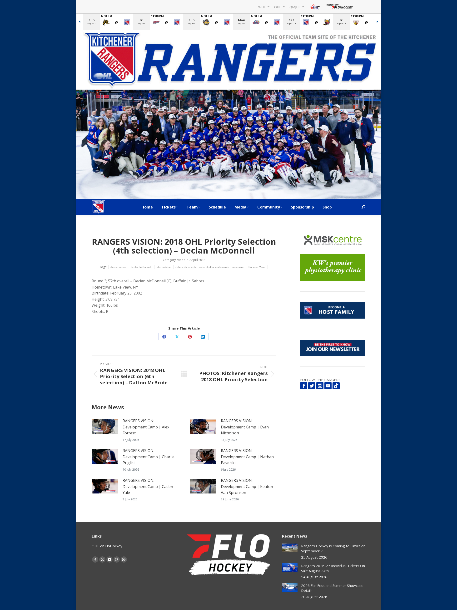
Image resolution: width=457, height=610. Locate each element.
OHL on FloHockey (107, 546)
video (181, 260)
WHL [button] (262, 7)
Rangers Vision (257, 267)
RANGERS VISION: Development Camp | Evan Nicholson (245, 427)
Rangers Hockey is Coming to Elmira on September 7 (333, 548)
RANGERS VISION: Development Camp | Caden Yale (148, 486)
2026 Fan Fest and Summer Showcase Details (332, 588)
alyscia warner (118, 267)
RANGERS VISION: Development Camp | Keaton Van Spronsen (247, 486)
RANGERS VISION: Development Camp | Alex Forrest (146, 427)
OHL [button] (278, 7)
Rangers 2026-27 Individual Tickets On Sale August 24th (333, 568)
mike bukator (163, 267)
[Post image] (105, 426)
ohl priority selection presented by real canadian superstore (209, 267)
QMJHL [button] (295, 7)
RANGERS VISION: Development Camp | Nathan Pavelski (247, 456)
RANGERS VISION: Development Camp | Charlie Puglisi (148, 456)
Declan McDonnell (141, 267)
